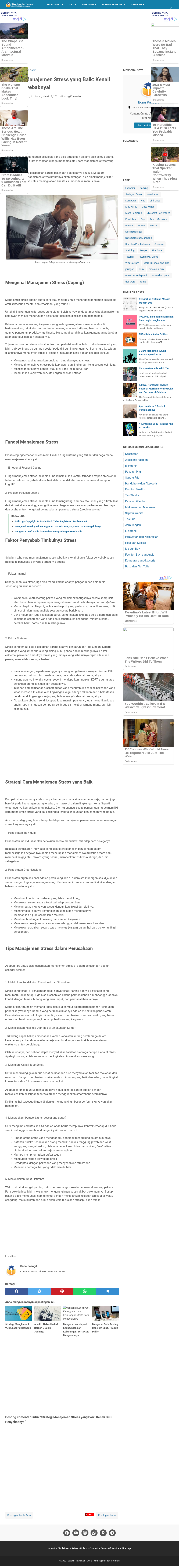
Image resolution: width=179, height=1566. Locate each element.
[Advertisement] (89, 38)
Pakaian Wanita (135, 501)
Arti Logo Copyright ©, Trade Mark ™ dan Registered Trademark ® (51, 521)
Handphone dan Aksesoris (141, 483)
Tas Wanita (132, 495)
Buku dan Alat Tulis (137, 566)
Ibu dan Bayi (133, 548)
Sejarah (154, 225)
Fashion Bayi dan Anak (139, 554)
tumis (143, 281)
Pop (143, 219)
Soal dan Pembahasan (137, 244)
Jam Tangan (133, 525)
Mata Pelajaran (133, 213)
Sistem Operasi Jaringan (138, 237)
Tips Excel (157, 250)
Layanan (136, 4)
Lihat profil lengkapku (148, 125)
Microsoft (54, 4)
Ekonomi (130, 188)
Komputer (130, 200)
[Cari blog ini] (172, 9)
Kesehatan (153, 194)
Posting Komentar (71, 96)
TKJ (71, 4)
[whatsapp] (84, 1291)
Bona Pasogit (148, 102)
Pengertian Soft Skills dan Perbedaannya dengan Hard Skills (48, 531)
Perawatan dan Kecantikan (141, 536)
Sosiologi (130, 250)
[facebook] (16, 1291)
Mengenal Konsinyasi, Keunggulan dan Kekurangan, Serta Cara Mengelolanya (58, 526)
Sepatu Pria (132, 477)
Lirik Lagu (155, 200)
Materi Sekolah (112, 4)
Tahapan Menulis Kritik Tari (154, 368)
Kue (143, 200)
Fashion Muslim (135, 489)
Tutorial (129, 256)
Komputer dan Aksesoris (140, 560)
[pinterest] (62, 1291)
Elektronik (131, 465)
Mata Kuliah (148, 206)
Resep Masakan (18, 13)
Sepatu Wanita (134, 513)
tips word (130, 281)
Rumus (141, 225)
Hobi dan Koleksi (135, 542)
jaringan (129, 269)
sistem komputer (161, 275)
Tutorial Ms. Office (148, 256)
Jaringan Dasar (133, 194)
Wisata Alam (132, 263)
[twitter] (39, 1291)
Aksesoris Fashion (136, 459)
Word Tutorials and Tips (156, 263)
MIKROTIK (131, 206)
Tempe (143, 250)
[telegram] (107, 1291)
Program (88, 4)
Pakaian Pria (133, 471)
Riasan (129, 225)
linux (141, 269)
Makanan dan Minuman (140, 507)
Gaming (143, 188)
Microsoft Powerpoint (158, 213)
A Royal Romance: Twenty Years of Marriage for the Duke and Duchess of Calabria (156, 389)
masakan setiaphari (136, 275)
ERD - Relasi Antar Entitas (153, 334)
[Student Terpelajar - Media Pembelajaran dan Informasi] (22, 4)
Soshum (159, 244)
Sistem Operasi (133, 231)
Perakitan (130, 219)
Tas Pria (130, 519)
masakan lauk (156, 269)
